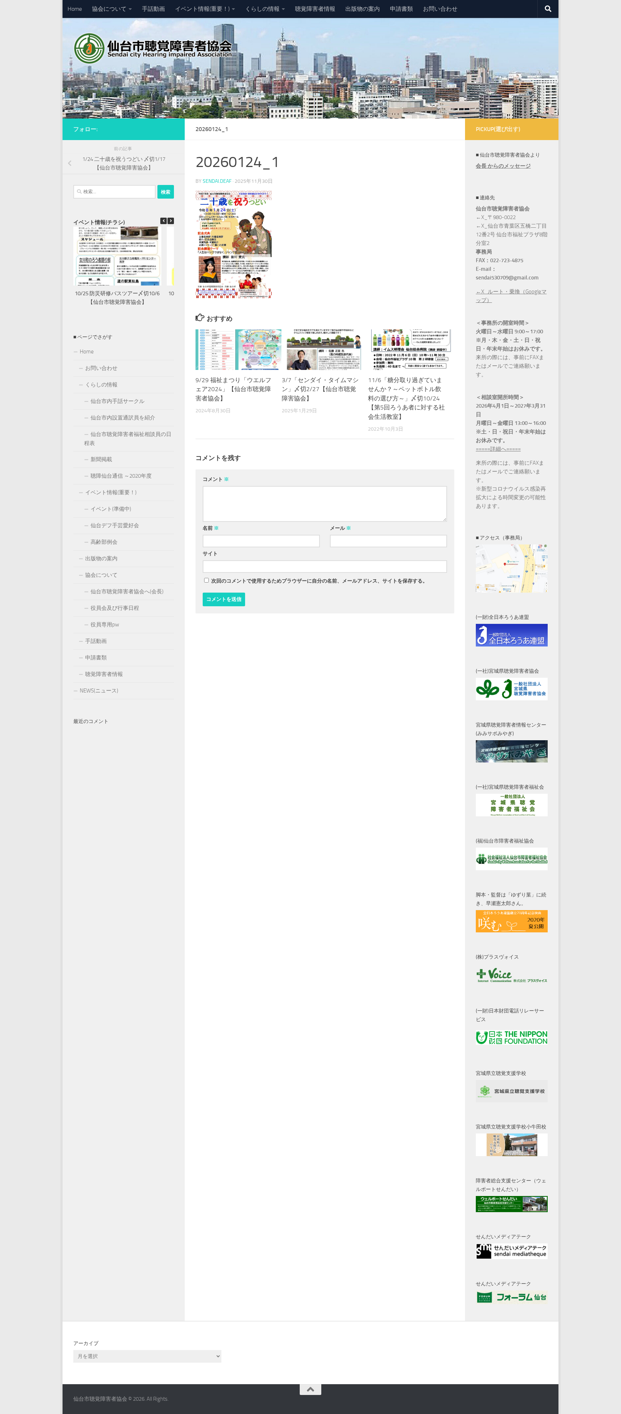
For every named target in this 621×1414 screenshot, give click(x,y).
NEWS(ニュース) (99, 690)
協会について (109, 8)
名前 (211, 528)
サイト (210, 554)
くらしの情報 (262, 8)
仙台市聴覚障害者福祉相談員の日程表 (127, 438)
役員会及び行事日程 (115, 608)
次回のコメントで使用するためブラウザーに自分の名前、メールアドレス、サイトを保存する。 (319, 581)
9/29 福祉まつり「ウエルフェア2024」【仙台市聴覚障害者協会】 (233, 389)
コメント (216, 479)
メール (340, 528)
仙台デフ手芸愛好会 (115, 525)
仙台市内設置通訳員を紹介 (123, 417)
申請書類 (401, 8)
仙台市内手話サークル (117, 401)
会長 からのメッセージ (503, 166)
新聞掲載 (101, 459)
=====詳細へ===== (498, 449)
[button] (170, 221)
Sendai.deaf (217, 181)
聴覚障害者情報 (315, 8)
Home (75, 8)
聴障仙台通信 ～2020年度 (121, 476)
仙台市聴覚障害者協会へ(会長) (127, 591)
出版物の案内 (362, 8)
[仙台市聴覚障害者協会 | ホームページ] (154, 48)
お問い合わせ (440, 8)
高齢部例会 (104, 542)
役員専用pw (105, 624)
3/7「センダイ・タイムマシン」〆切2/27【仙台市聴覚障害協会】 (320, 389)
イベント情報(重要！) (202, 8)
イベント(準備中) (111, 509)
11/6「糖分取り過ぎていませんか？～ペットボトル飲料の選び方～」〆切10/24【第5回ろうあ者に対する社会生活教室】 (406, 398)
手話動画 (153, 8)
